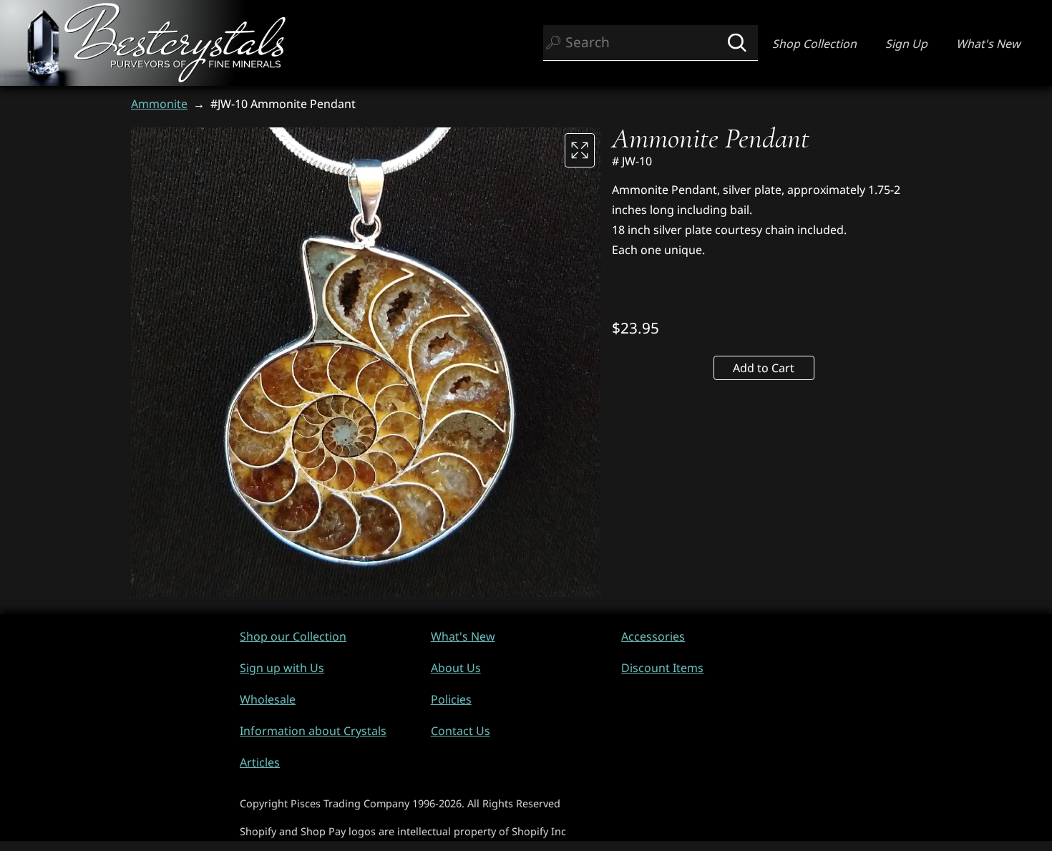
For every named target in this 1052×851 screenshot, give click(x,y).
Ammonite (159, 104)
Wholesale (268, 699)
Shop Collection (814, 44)
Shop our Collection (293, 636)
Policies (451, 699)
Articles (260, 762)
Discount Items (662, 668)
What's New (988, 44)
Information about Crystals (313, 731)
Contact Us (460, 731)
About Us (456, 668)
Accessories (653, 636)
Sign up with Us (282, 668)
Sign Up (906, 44)
